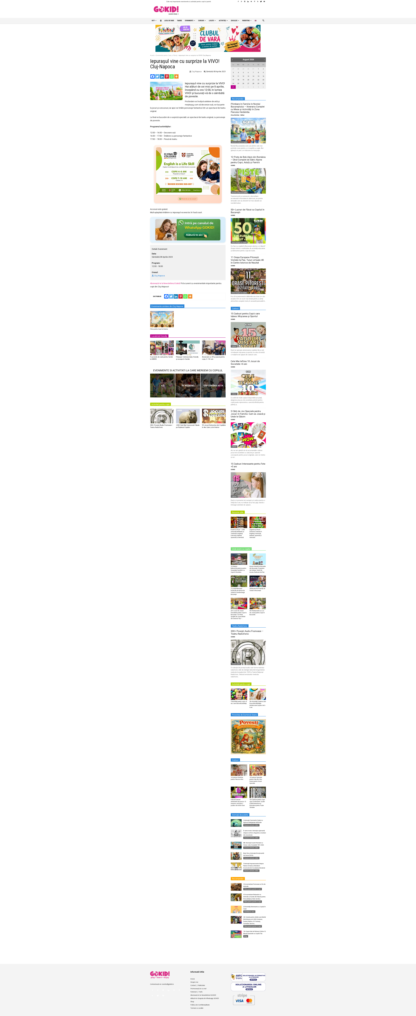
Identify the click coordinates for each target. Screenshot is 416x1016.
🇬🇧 (255, 20)
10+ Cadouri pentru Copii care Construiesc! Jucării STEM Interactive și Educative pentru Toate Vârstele (257, 803)
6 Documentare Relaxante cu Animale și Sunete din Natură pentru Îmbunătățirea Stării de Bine (254, 897)
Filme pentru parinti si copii (252, 889)
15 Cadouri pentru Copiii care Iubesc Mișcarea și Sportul (245, 315)
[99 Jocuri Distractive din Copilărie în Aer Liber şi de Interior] (214, 417)
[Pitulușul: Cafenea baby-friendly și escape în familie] (188, 348)
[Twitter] (261, 1)
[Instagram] (244, 1)
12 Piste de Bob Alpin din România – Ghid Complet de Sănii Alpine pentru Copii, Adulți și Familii (248, 160)
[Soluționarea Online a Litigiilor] (248, 986)
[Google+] (241, 1)
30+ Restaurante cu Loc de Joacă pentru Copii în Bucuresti (257, 612)
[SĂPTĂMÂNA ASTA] (213, 385)
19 (243, 80)
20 (248, 80)
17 (233, 80)
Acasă (152, 55)
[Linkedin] (248, 1)
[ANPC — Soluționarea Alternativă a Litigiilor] (248, 977)
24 (233, 83)
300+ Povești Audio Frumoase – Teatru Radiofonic (247, 632)
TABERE (179, 20)
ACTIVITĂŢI (222, 20)
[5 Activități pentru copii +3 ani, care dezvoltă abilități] (239, 694)
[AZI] (162, 385)
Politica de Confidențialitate (200, 1005)
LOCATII (211, 20)
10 (233, 76)
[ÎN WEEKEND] (187, 385)
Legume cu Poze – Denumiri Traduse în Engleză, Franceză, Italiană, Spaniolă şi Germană (255, 533)
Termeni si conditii (196, 1008)
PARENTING (246, 20)
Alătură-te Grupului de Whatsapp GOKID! (204, 998)
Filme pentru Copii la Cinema (159, 329)
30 (248, 69)
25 (238, 83)
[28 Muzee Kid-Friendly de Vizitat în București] (257, 581)
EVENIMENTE (189, 20)
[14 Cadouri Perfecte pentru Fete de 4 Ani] (239, 770)
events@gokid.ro (168, 984)
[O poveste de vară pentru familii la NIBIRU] (162, 348)
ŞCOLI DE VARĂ (169, 20)
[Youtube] (264, 1)
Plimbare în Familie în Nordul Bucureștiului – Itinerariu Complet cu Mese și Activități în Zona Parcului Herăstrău (248, 108)
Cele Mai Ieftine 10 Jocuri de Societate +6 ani (245, 362)
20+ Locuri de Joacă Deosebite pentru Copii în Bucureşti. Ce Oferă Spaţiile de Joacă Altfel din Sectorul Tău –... (239, 614)
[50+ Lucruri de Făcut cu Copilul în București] (248, 231)
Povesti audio (236, 664)
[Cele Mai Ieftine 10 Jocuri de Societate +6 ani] (248, 382)
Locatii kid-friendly (159, 336)
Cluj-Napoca (196, 71)
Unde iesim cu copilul (241, 549)
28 (238, 69)
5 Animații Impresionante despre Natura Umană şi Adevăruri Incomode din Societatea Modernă (254, 866)
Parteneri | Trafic (196, 992)
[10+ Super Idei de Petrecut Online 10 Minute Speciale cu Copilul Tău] (236, 934)
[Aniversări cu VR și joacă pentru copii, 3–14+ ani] (214, 348)
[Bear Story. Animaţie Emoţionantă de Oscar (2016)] (236, 856)
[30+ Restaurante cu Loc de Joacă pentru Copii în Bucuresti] (257, 603)
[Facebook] (238, 1)
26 (243, 83)
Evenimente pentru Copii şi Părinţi (166, 55)
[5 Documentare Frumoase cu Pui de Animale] (236, 887)
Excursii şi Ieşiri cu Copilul (239, 142)
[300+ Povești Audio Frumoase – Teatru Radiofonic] (162, 417)
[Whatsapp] (171, 76)
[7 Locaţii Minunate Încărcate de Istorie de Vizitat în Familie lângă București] (239, 581)
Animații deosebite (240, 815)
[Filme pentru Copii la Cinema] (162, 319)
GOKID (233, 165)
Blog (245, 936)
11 (238, 76)
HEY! (153, 20)
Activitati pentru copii (160, 404)
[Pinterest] (254, 1)
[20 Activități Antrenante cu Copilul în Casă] (236, 909)
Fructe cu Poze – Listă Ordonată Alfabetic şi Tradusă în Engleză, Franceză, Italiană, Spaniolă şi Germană (238, 533)
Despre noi (194, 982)
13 (248, 76)
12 (243, 76)
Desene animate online (251, 825)
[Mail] (251, 1)
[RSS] (257, 1)
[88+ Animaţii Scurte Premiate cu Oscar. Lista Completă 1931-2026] (236, 845)
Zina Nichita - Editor (238, 115)
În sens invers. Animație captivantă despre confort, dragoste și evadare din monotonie (254, 833)
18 (238, 80)
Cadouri (234, 346)
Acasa (192, 979)
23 (263, 80)
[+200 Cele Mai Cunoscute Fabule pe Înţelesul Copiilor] (188, 417)
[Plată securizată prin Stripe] (244, 999)
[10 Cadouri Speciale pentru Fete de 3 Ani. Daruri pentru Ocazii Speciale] (257, 770)
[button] (263, 20)
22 (258, 80)
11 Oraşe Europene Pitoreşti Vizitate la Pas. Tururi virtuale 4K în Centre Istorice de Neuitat (247, 260)
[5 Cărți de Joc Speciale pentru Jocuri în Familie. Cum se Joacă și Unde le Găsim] (248, 435)
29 (243, 69)
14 (253, 76)
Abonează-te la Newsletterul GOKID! (203, 995)
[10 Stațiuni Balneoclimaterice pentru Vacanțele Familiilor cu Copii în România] (239, 559)
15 (258, 76)
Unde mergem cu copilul (239, 242)
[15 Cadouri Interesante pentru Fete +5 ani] (248, 485)
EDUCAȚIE (234, 20)
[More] (176, 76)
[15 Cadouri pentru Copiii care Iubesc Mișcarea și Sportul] (248, 335)
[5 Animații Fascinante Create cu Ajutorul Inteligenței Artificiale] (236, 823)
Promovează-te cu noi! (198, 989)
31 (253, 69)
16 (263, 76)
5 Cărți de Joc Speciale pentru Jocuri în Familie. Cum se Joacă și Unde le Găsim (248, 414)
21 (253, 80)
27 (233, 69)
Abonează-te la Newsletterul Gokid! (165, 283)
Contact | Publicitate (197, 985)
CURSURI (201, 20)
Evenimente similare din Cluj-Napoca (167, 306)
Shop (192, 1002)
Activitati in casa (249, 911)
